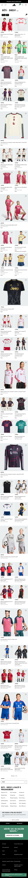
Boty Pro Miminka (3, 798)
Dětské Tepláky (4, 806)
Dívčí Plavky (22, 798)
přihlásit (8, 823)
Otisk (3, 850)
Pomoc (15, 850)
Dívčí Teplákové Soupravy (22, 803)
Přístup (15, 869)
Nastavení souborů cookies (8, 861)
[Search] (22, 5)
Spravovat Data (17, 861)
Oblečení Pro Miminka (4, 792)
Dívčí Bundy (13, 800)
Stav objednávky (5, 847)
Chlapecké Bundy (21, 792)
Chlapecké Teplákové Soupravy (21, 795)
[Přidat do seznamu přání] (12, 19)
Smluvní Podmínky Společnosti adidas (6, 870)
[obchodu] (14, 5)
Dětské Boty (4, 795)
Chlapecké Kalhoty (3, 803)
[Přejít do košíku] (25, 5)
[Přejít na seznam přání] (5, 5)
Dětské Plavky (13, 806)
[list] (12, 15)
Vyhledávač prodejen (18, 854)
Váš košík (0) (19, 823)
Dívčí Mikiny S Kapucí (22, 806)
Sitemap (16, 847)
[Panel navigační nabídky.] (2, 5)
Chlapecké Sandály (12, 795)
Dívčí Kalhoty (13, 803)
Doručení (4, 843)
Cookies (4, 864)
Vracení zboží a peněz (18, 843)
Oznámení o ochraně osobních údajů (18, 865)
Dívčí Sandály (13, 792)
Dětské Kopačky (14, 798)
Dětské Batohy (4, 800)
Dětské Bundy (22, 800)
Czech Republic (16, 876)
